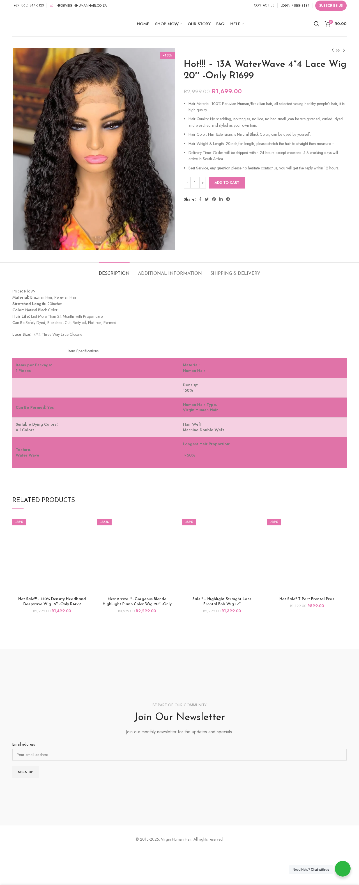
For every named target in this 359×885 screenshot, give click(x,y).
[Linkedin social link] (221, 199)
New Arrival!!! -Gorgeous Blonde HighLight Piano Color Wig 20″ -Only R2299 (137, 604)
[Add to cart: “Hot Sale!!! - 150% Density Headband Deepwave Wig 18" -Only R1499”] (87, 523)
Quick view (87, 536)
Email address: (24, 744)
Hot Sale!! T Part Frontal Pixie (307, 599)
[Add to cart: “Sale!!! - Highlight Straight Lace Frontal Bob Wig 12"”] (257, 523)
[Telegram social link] (228, 199)
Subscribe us (331, 5)
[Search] (316, 24)
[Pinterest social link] (214, 199)
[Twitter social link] (206, 199)
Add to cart (227, 182)
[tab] (114, 271)
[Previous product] (332, 50)
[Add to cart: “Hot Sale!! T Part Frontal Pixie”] (342, 523)
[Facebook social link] (200, 199)
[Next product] (344, 50)
